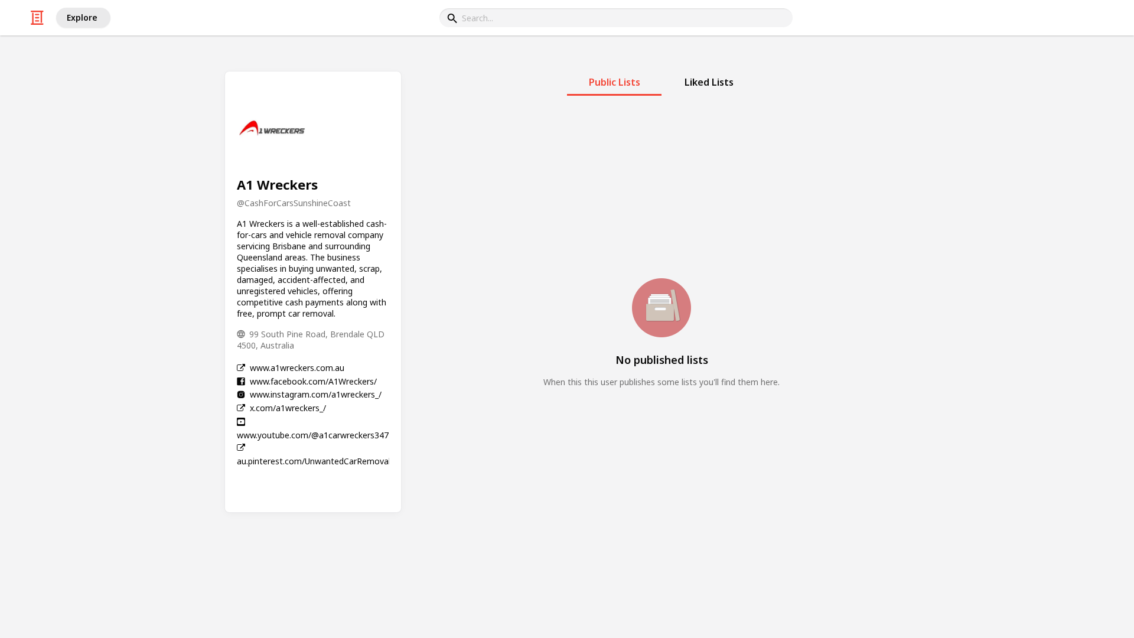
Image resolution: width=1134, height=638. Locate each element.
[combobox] (616, 18)
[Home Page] (37, 18)
